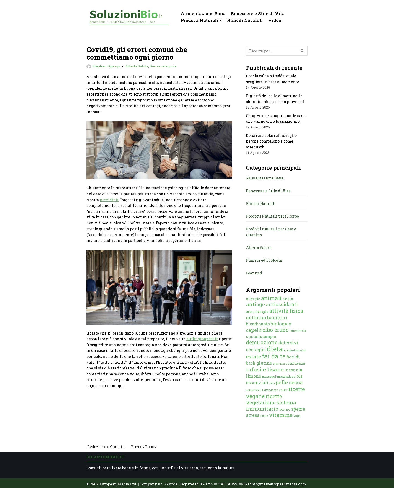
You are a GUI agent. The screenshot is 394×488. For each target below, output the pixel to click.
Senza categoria (163, 66)
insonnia (293, 370)
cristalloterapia (261, 336)
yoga (297, 416)
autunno (256, 317)
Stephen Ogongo (106, 66)
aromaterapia (257, 311)
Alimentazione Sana (203, 13)
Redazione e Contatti (106, 446)
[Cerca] (302, 51)
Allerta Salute (136, 66)
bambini (277, 317)
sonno (284, 409)
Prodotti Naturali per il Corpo (272, 216)
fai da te (273, 356)
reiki (283, 390)
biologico (281, 323)
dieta (275, 348)
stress (252, 415)
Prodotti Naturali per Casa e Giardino (271, 231)
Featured (254, 272)
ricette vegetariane (264, 399)
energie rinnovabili (295, 350)
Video (274, 20)
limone (253, 376)
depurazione (261, 342)
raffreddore (270, 390)
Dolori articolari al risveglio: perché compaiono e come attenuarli (271, 141)
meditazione (286, 376)
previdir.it (109, 199)
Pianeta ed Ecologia (264, 260)
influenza (296, 363)
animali (271, 298)
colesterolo (298, 331)
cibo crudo (275, 329)
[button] (220, 20)
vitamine (281, 414)
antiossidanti (282, 304)
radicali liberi (253, 390)
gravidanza (280, 363)
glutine (264, 363)
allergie (253, 298)
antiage (255, 304)
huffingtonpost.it (202, 338)
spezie (298, 409)
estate (253, 356)
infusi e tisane (265, 369)
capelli (254, 330)
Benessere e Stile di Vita (258, 13)
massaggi (269, 376)
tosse (264, 416)
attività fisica (286, 310)
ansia (288, 298)
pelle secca (289, 382)
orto (272, 383)
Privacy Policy (143, 446)
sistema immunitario (271, 405)
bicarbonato (258, 324)
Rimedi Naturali (245, 20)
